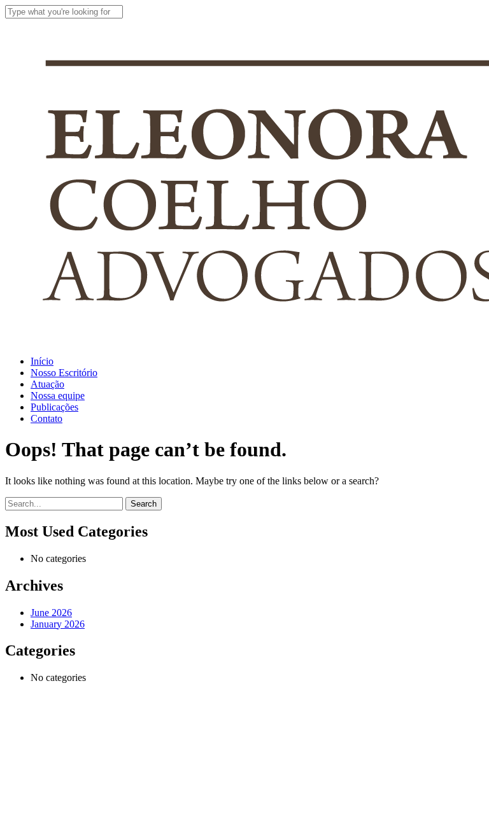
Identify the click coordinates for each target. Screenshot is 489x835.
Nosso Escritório (84, 727)
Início (49, 708)
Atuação (58, 746)
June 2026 (51, 612)
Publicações (69, 785)
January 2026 (58, 624)
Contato (58, 804)
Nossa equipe (74, 766)
